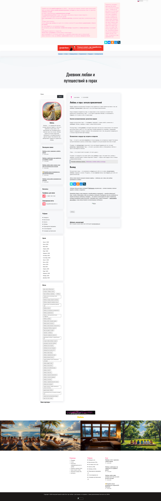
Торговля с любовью (47, 332)
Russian (141, 0)
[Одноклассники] (112, 42)
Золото (45, 222)
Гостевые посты (93, 464)
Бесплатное (47, 219)
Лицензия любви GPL (76, 471)
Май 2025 (45, 266)
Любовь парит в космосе (48, 323)
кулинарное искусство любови (49, 343)
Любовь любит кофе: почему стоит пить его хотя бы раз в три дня (51, 166)
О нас (72, 462)
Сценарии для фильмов (50, 231)
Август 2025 (46, 260)
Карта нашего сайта (76, 470)
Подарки (73, 460)
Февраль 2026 (46, 253)
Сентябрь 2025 (46, 257)
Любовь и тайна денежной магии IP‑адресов (50, 316)
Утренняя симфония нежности (49, 334)
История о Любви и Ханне (48, 291)
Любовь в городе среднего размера (50, 299)
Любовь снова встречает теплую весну (51, 325)
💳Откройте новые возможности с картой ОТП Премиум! (51, 173)
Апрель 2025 (46, 269)
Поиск (42, 94)
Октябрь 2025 (46, 255)
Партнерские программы (50, 226)
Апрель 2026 (46, 248)
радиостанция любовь (48, 390)
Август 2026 (46, 242)
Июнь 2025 (45, 264)
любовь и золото (46, 370)
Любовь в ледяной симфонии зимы (50, 302)
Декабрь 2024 (46, 277)
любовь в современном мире (49, 354)
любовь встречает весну (48, 357)
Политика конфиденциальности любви (76, 465)
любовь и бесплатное (47, 365)
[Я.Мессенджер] (105, 42)
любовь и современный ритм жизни (50, 381)
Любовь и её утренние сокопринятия (51, 310)
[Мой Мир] (115, 42)
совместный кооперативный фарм (50, 396)
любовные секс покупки (48, 345)
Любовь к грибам (46, 318)
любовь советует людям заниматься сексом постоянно (50, 387)
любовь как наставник (47, 384)
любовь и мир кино (47, 372)
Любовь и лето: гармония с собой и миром (51, 152)
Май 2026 (45, 246)
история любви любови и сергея (50, 340)
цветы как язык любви (47, 398)
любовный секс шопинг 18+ (49, 350)
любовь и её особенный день (49, 367)
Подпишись (91, 188)
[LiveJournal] (118, 42)
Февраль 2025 (46, 273)
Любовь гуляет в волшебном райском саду (51, 305)
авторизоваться (96, 224)
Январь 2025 (46, 275)
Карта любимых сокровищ (48, 293)
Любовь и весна (46, 308)
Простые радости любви (48, 330)
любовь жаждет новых (48, 363)
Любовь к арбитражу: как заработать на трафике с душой (51, 159)
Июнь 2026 (45, 244)
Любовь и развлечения (48, 312)
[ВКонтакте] (109, 42)
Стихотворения (47, 228)
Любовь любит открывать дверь (49, 321)
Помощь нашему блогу (76, 468)
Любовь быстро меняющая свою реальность (50, 297)
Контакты (73, 473)
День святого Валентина (48, 289)
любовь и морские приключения (50, 374)
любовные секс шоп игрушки (49, 347)
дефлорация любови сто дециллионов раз (51, 338)
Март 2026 (45, 251)
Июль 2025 (45, 262)
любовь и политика (47, 379)
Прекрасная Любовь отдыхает (49, 327)
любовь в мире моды (47, 352)
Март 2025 (45, 271)
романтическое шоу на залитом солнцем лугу (51, 393)
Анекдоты (46, 217)
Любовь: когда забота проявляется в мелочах (51, 179)
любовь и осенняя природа (49, 377)
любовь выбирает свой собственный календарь (50, 360)
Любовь (46, 224)
